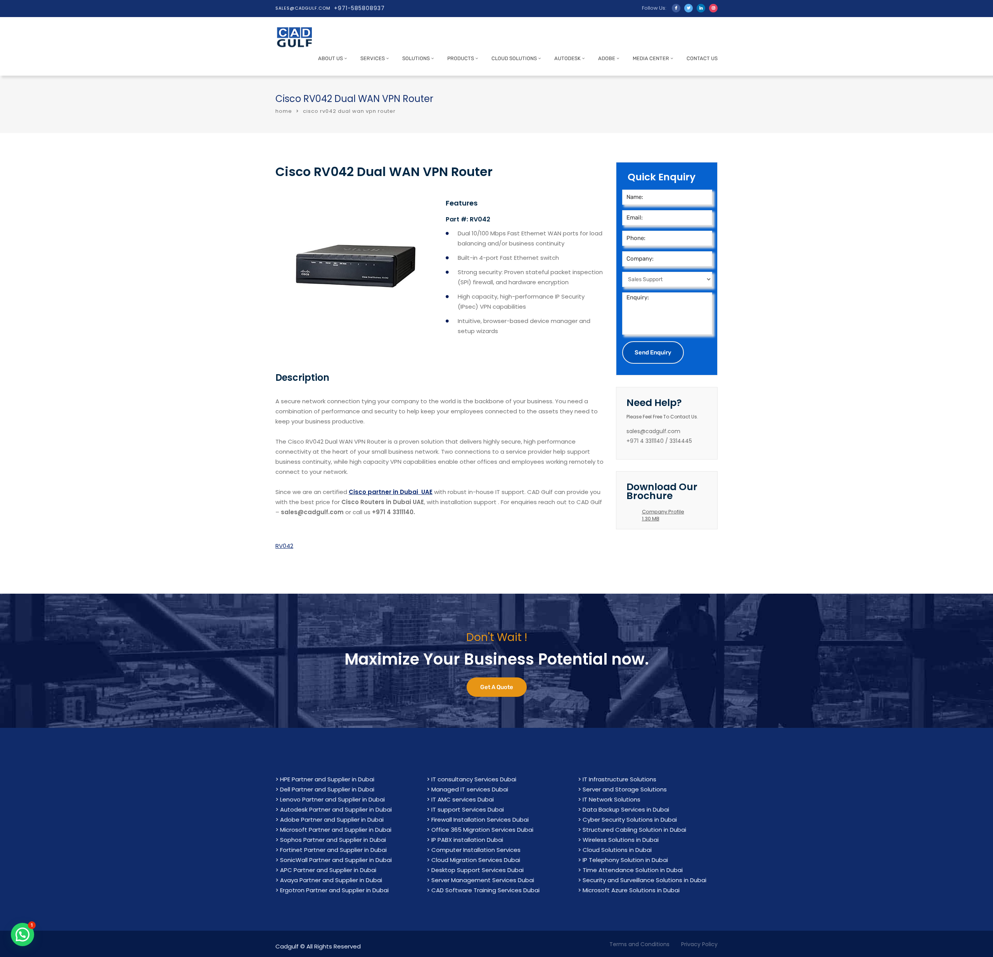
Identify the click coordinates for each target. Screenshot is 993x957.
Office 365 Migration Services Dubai (482, 830)
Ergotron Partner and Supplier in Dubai (334, 890)
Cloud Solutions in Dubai (617, 850)
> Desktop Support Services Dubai (475, 870)
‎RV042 (284, 546)
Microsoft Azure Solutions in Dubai (631, 890)
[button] (22, 934)
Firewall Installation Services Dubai (480, 819)
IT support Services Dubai (467, 809)
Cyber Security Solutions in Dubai (630, 819)
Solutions (416, 58)
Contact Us (702, 58)
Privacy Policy (699, 944)
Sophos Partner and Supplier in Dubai (333, 840)
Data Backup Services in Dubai (626, 809)
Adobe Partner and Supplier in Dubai (332, 819)
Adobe (606, 58)
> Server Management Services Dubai (480, 880)
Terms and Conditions (639, 944)
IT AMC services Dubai (462, 799)
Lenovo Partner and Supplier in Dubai (332, 799)
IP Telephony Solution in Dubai (625, 860)
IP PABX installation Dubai (467, 840)
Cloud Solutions (514, 58)
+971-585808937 (359, 8)
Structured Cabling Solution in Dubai (634, 830)
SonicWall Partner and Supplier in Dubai (336, 860)
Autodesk (567, 58)
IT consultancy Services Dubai (473, 779)
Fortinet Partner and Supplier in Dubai (333, 850)
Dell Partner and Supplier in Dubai (327, 789)
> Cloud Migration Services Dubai (473, 860)
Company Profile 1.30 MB (663, 515)
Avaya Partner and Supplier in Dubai (331, 880)
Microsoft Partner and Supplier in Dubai (335, 830)
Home (283, 111)
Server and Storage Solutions (625, 789)
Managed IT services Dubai (469, 789)
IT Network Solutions (611, 799)
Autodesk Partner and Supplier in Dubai (336, 809)
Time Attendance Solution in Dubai (633, 870)
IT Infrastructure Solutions (619, 779)
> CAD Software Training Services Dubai (483, 890)
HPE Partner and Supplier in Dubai (327, 779)
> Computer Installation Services (474, 850)
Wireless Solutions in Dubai (621, 840)
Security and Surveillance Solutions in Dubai (644, 880)
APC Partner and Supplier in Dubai (328, 870)
